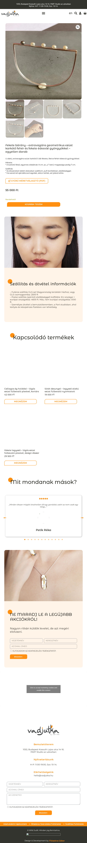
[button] (43, 13)
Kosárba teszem (33, 204)
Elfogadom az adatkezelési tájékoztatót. (34, 651)
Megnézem (20, 401)
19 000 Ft (49, 394)
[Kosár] (85, 13)
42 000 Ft (9, 394)
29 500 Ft (9, 456)
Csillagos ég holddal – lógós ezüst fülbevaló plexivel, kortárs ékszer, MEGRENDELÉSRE (21, 392)
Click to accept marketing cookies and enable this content (43, 689)
